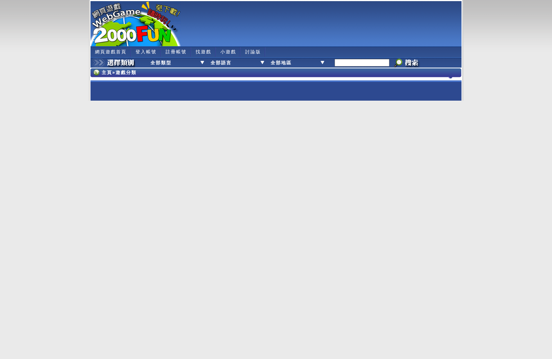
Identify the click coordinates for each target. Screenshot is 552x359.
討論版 (253, 51)
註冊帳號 (176, 51)
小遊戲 (228, 51)
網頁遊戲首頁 (111, 51)
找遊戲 (203, 51)
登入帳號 (146, 51)
